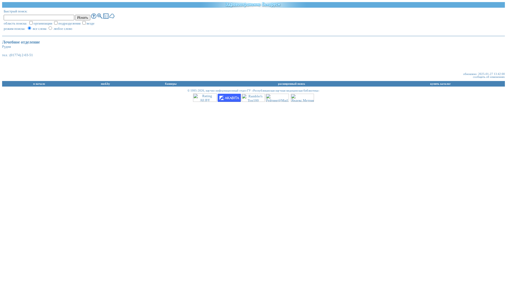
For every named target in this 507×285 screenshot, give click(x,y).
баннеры (171, 83)
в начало (39, 83)
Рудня (6, 47)
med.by (105, 83)
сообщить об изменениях (489, 76)
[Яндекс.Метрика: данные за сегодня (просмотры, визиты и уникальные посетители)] (302, 98)
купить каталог (440, 83)
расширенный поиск (291, 83)
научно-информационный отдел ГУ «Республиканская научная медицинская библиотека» (263, 90)
